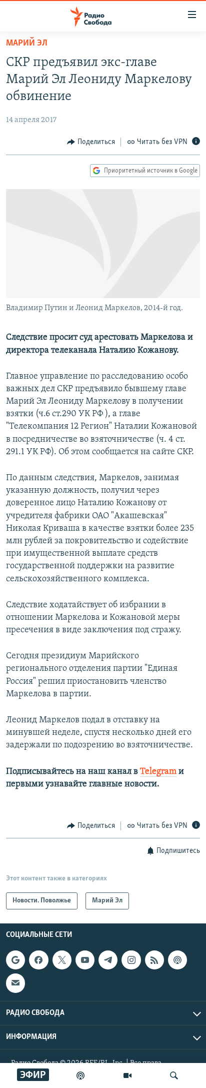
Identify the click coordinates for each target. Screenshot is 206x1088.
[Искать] (174, 1075)
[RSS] (154, 960)
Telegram (158, 771)
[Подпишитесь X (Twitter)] (62, 960)
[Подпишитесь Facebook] (38, 960)
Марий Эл (27, 43)
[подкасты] (81, 1075)
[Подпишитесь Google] (15, 960)
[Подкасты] (177, 960)
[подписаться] (15, 983)
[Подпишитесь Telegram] (108, 960)
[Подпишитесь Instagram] (131, 960)
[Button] (91, 142)
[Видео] (127, 1075)
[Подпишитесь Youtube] (85, 960)
